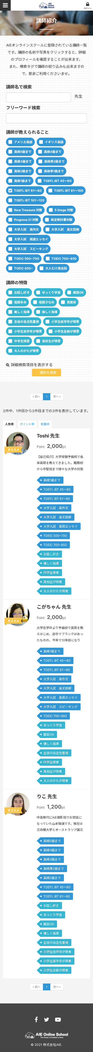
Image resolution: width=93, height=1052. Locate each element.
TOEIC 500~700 (26, 258)
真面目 (71, 302)
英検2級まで (22, 171)
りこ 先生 (47, 796)
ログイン (88, 8)
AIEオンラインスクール (46, 5)
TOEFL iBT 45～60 (57, 181)
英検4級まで (53, 152)
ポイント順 (27, 424)
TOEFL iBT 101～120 (29, 200)
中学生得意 (22, 341)
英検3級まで (23, 161)
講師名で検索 (19, 86)
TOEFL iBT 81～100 (68, 190)
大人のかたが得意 (26, 351)
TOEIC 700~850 (64, 258)
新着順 (45, 424)
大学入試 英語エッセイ (31, 239)
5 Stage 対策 (64, 210)
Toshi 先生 (48, 436)
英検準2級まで (54, 161)
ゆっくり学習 (51, 292)
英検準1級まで (54, 171)
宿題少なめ (46, 302)
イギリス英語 (54, 142)
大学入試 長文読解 (65, 229)
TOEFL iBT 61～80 (28, 190)
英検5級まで (22, 152)
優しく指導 (49, 312)
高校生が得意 (51, 341)
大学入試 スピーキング (31, 249)
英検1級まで (22, 181)
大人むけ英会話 (56, 268)
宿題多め (20, 302)
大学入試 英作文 (26, 229)
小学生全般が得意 (66, 331)
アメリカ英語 (23, 142)
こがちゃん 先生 (54, 607)
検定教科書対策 (61, 220)
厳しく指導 (22, 312)
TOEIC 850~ (23, 268)
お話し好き (22, 292)
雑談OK (78, 292)
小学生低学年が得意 (65, 321)
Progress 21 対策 (26, 220)
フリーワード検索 (23, 107)
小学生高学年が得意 (28, 331)
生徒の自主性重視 (26, 321)
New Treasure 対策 (28, 210)
